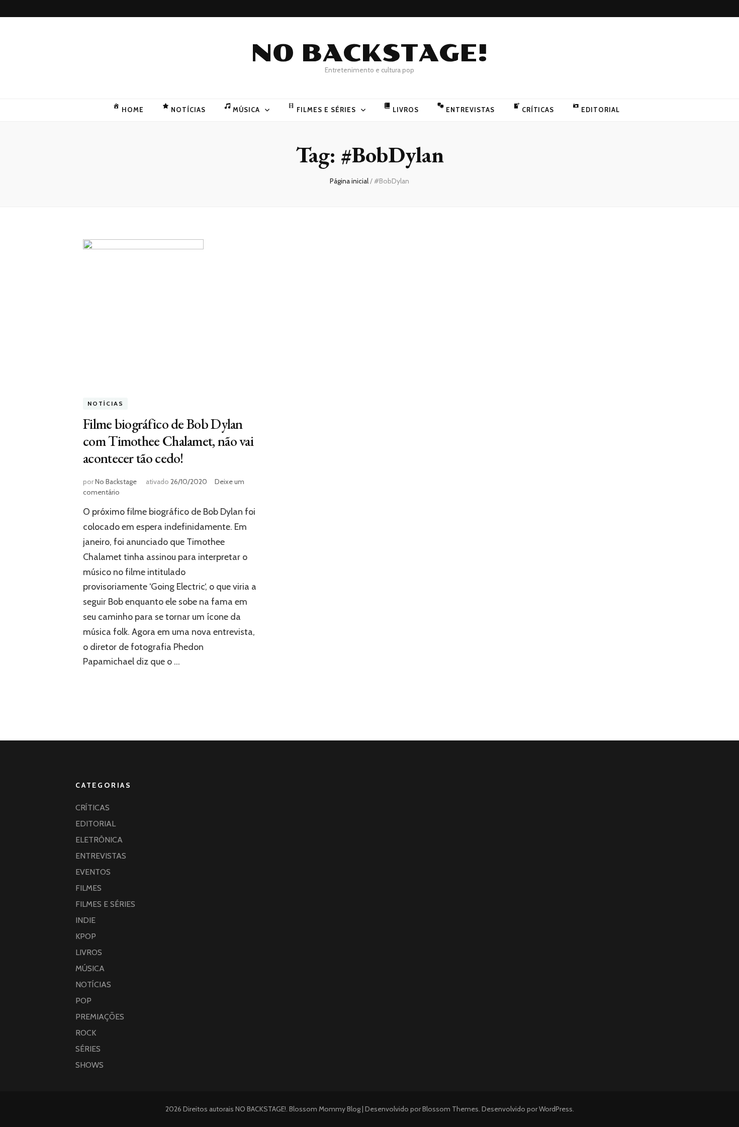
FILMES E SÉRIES (326, 110)
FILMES (88, 888)
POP (83, 1000)
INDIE (85, 920)
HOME (133, 110)
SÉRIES (88, 1049)
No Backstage (116, 481)
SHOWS (89, 1065)
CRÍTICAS (538, 110)
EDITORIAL (600, 110)
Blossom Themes (450, 1108)
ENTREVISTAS (470, 110)
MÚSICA (246, 110)
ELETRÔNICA (99, 839)
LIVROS (406, 110)
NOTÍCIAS (188, 110)
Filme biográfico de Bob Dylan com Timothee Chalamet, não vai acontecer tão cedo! (168, 441)
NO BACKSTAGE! (369, 53)
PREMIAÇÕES (99, 1016)
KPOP (85, 936)
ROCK (85, 1033)
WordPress (556, 1108)
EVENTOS (93, 872)
